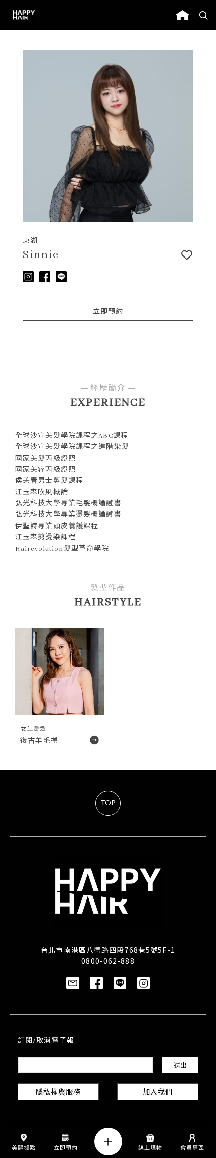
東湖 (30, 241)
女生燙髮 (33, 729)
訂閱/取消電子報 (46, 1041)
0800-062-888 (107, 961)
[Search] (203, 15)
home (182, 15)
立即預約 (108, 312)
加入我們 (158, 1092)
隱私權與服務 (58, 1092)
